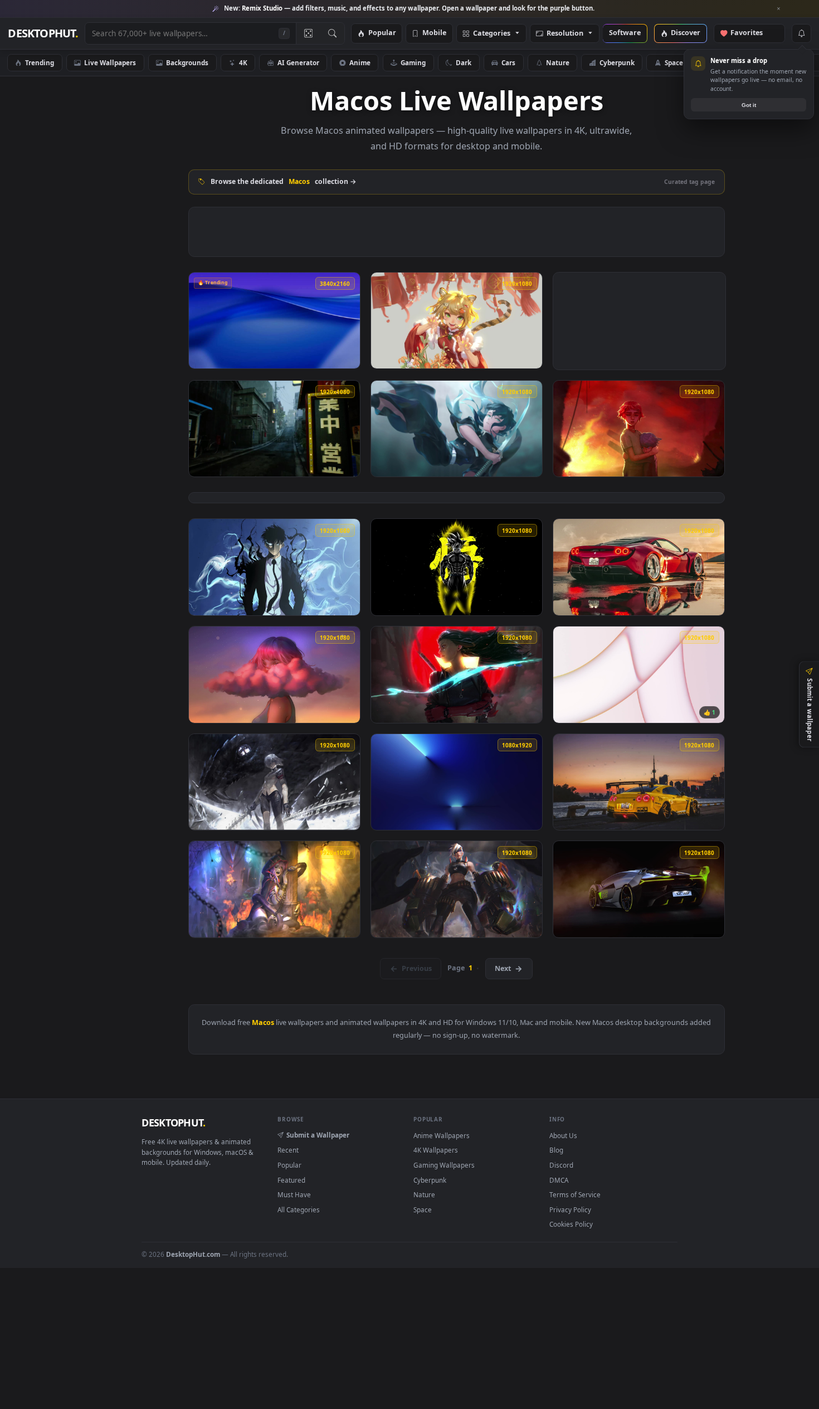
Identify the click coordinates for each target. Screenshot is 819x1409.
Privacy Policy (570, 1209)
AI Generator (298, 62)
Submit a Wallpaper (317, 1134)
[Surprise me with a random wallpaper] (308, 33)
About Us (563, 1135)
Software (625, 33)
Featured (291, 1179)
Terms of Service (575, 1194)
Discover (685, 33)
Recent (288, 1149)
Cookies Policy (571, 1223)
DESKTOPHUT (173, 1122)
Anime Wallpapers (441, 1135)
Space (674, 62)
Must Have (294, 1194)
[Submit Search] (332, 33)
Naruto (725, 62)
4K (243, 62)
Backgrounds (187, 62)
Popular (382, 33)
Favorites (751, 33)
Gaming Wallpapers (444, 1164)
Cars (508, 62)
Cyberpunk (617, 62)
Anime (359, 62)
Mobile (434, 33)
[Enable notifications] (801, 33)
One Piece (783, 62)
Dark (463, 62)
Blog (556, 1149)
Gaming (413, 62)
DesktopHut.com (193, 1254)
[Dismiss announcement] (779, 9)
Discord (561, 1164)
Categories (491, 33)
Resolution (565, 33)
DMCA (558, 1179)
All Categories (298, 1209)
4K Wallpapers (435, 1149)
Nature (557, 62)
